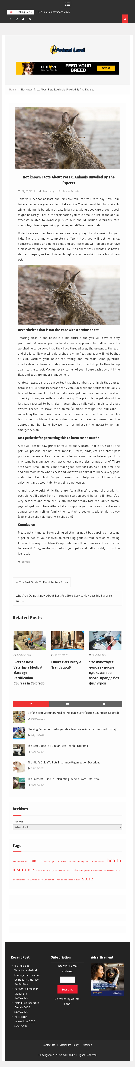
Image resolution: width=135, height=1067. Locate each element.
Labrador (66, 870)
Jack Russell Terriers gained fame (49, 870)
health (114, 860)
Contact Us (49, 1045)
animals (26, 561)
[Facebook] (10, 19)
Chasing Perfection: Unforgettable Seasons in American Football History (72, 729)
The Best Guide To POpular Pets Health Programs (58, 746)
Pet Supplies (32, 880)
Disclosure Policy (69, 1045)
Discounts (72, 861)
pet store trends (19, 880)
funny (80, 861)
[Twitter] (23, 19)
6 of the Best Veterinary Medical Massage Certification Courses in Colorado (74, 713)
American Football (20, 861)
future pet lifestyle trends (95, 861)
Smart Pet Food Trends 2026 (62, 12)
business (61, 861)
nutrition (77, 870)
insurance (23, 869)
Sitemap (87, 1045)
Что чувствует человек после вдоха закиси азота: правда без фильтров (104, 672)
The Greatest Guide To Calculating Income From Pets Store (63, 779)
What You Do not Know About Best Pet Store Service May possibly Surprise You (64, 598)
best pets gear (49, 861)
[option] (65, 12)
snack (77, 879)
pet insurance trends (112, 870)
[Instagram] (17, 19)
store (87, 878)
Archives (18, 822)
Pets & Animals (71, 191)
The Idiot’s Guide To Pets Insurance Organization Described (64, 762)
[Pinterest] (30, 19)
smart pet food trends (64, 880)
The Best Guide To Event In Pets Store (43, 582)
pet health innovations (93, 870)
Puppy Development (46, 880)
